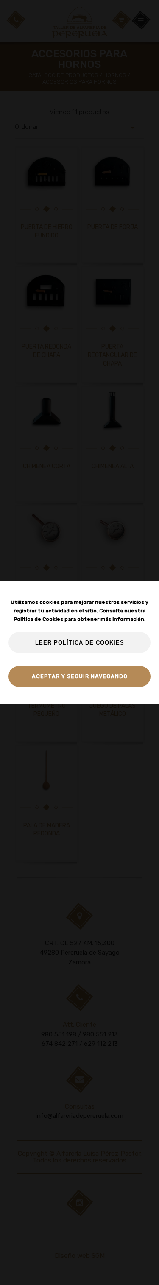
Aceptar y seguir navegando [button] (80, 676)
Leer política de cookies (79, 643)
